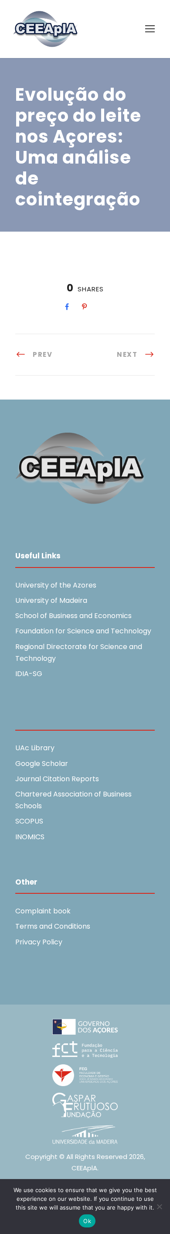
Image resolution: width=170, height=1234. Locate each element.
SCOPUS (29, 821)
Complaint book (43, 911)
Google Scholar (41, 764)
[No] (159, 1206)
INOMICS (29, 837)
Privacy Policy (38, 942)
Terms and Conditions (52, 926)
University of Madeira (51, 600)
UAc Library (34, 748)
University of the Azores (55, 585)
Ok (87, 1220)
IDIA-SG (28, 674)
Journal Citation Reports (57, 779)
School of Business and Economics (73, 616)
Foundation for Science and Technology (83, 631)
